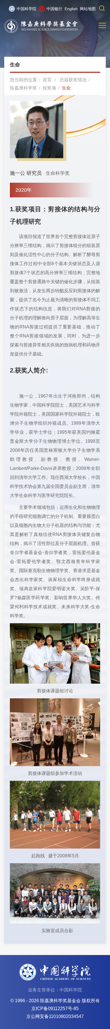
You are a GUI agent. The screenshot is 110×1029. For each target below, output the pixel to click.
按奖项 (49, 88)
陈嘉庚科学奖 (23, 88)
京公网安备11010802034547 (55, 1016)
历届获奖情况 (73, 79)
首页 (47, 79)
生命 (66, 88)
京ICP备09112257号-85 (55, 1008)
